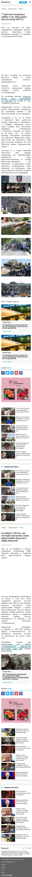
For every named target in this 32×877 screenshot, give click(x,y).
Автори (3, 867)
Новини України (12, 527)
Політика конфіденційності (8, 862)
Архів (2, 869)
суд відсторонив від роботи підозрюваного (16, 644)
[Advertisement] (16, 55)
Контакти (3, 864)
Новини (23, 2)
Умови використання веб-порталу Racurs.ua (12, 859)
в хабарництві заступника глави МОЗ (16, 647)
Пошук (2, 872)
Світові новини (12, 8)
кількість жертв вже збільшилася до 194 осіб (16, 98)
